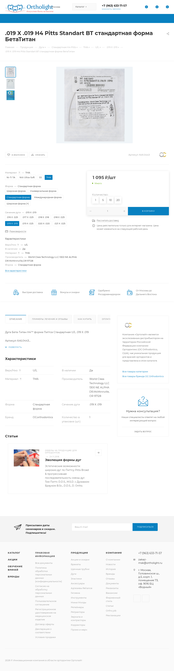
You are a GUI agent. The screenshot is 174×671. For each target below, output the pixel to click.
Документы (112, 583)
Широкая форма (16, 191)
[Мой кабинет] (136, 7)
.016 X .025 (12, 217)
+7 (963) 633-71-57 (114, 5)
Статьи (110, 605)
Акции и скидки (80, 559)
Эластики (76, 578)
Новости (111, 564)
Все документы (44, 563)
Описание (15, 319)
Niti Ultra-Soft (27, 177)
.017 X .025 (27, 217)
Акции (13, 559)
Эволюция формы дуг (63, 460)
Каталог (14, 552)
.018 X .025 (59, 217)
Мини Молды (78, 602)
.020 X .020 (44, 223)
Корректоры (78, 625)
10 (110, 200)
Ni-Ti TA (11, 177)
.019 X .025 (27, 223)
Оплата (106, 319)
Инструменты (78, 597)
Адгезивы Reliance (81, 588)
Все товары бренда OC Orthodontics (143, 376)
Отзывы (110, 578)
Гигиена (75, 593)
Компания (114, 552)
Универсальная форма (43, 191)
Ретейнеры (77, 607)
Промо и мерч (79, 629)
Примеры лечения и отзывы (50, 319)
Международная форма (48, 197)
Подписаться (145, 527)
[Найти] (92, 6)
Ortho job (111, 610)
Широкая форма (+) (18, 203)
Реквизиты (112, 588)
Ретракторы (78, 612)
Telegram (145, 598)
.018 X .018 (43, 217)
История (111, 569)
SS (40, 177)
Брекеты (76, 564)
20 (118, 200)
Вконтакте (137, 598)
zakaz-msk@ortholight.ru (150, 561)
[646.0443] (94, 105)
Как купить (85, 319)
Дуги (73, 573)
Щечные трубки (80, 569)
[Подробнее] (98, 452)
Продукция (79, 552)
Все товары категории (135, 371)
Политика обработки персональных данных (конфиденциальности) (48, 574)
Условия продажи (45, 637)
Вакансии (111, 593)
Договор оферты (44, 624)
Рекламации (113, 615)
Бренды (13, 576)
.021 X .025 (59, 223)
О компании (113, 559)
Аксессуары (78, 583)
